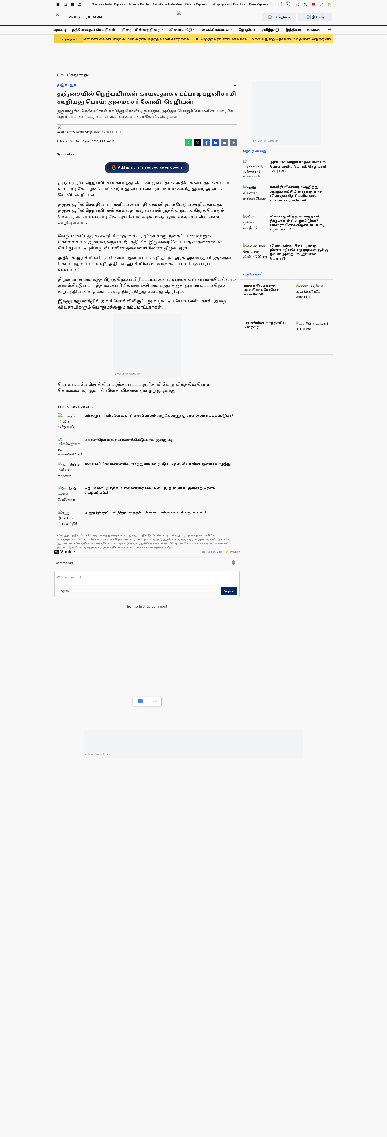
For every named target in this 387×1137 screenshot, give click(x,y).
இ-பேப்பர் (318, 17)
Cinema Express (196, 4)
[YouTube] (313, 4)
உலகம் (313, 30)
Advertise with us (127, 374)
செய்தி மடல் (282, 17)
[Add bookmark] (235, 84)
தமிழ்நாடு (270, 30)
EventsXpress (258, 4)
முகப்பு (60, 30)
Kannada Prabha (138, 4)
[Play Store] (329, 4)
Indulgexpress (220, 4)
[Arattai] (289, 3)
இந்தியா (293, 30)
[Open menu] (58, 4)
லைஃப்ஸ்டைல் (215, 30)
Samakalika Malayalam (167, 4)
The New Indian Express (108, 4)
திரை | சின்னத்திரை (140, 30)
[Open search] (65, 4)
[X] (305, 4)
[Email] (224, 142)
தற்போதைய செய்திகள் (93, 30)
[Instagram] (297, 4)
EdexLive (239, 4)
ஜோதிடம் (246, 30)
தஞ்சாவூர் (66, 84)
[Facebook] (281, 4)
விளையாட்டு (180, 30)
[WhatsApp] (321, 4)
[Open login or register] (79, 4)
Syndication (66, 154)
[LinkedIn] (215, 142)
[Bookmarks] (72, 4)
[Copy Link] (233, 142)
